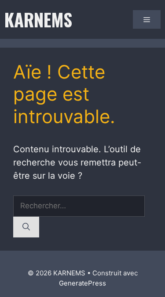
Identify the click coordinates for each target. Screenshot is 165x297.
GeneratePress (82, 283)
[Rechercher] (26, 227)
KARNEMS (38, 19)
